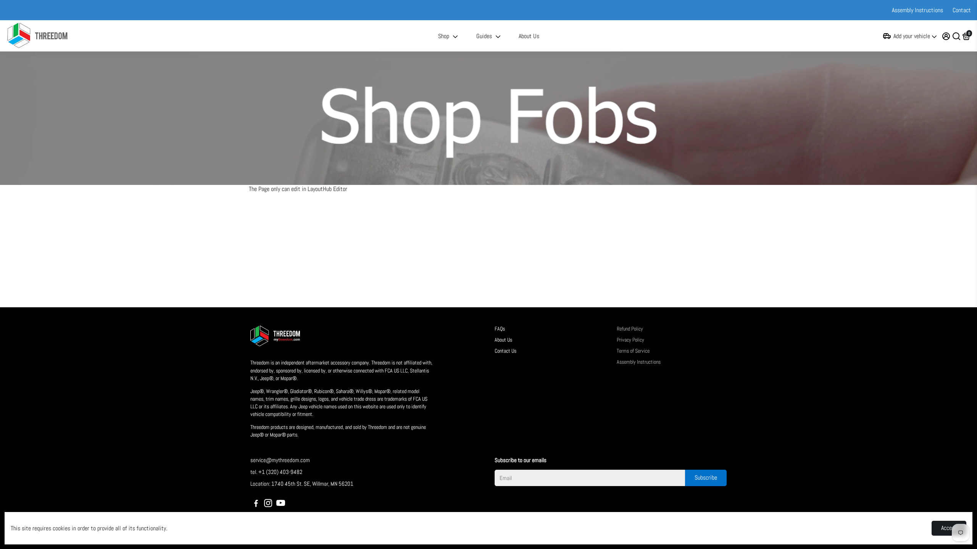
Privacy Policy (630, 340)
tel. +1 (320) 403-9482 (276, 471)
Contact (962, 10)
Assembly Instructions (917, 10)
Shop (443, 36)
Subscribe (706, 478)
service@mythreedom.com (280, 460)
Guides (484, 36)
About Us (529, 36)
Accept (949, 528)
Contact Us (505, 351)
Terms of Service (633, 351)
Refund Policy (630, 329)
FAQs (500, 329)
